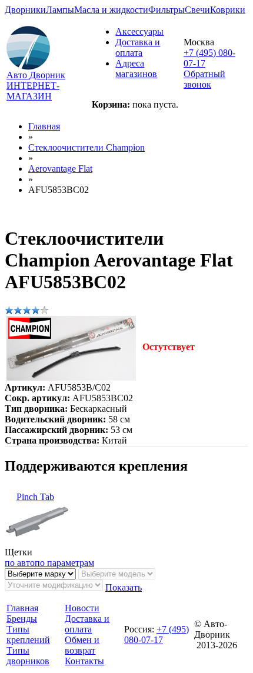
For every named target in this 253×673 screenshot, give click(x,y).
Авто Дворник (35, 75)
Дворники (25, 10)
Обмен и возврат (82, 645)
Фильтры (166, 10)
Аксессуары (139, 31)
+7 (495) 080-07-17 (156, 634)
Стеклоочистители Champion (86, 147)
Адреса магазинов (136, 68)
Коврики (227, 10)
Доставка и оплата (137, 47)
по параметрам (64, 563)
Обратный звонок (204, 79)
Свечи (197, 10)
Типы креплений (28, 634)
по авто (20, 563)
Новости (82, 608)
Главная (44, 126)
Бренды (21, 619)
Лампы (60, 10)
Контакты (84, 661)
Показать (123, 587)
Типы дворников (27, 655)
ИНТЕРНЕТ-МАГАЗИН (32, 91)
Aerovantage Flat (60, 169)
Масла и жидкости (111, 10)
